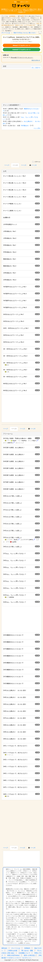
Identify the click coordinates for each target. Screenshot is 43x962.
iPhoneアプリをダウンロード (21, 45)
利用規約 (27, 948)
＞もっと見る (36, 128)
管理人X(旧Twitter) (13, 955)
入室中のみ (37, 161)
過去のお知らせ (36, 60)
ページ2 (15, 165)
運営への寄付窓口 (29, 955)
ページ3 (23, 165)
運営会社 (4, 948)
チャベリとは (6, 32)
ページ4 (33, 165)
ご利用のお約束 (12, 950)
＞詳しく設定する (35, 67)
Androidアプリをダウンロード (21, 49)
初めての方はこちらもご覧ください (25, 32)
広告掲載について (24, 953)
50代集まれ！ (25, 125)
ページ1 (6, 165)
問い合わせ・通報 (27, 950)
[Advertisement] (21, 144)
